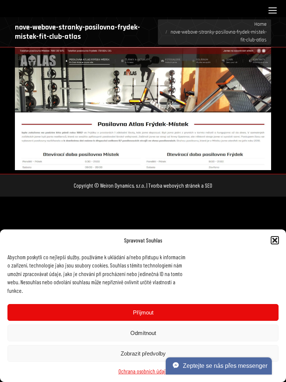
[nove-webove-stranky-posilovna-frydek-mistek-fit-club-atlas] (143, 108)
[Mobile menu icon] (273, 10)
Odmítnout (143, 333)
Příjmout (143, 312)
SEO (208, 185)
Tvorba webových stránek (174, 185)
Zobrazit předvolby (143, 353)
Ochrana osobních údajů (143, 371)
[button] (275, 240)
